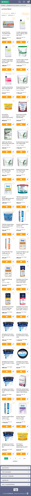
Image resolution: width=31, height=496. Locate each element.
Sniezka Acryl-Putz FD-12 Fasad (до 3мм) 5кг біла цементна (7, 309)
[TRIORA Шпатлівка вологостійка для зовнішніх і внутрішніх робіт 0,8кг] (8, 216)
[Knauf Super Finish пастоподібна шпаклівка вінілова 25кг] (22, 51)
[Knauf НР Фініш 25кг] (8, 271)
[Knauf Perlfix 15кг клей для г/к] (8, 243)
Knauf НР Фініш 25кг (7, 281)
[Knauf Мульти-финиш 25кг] (22, 408)
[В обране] (13, 19)
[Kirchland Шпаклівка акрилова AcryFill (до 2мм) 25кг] (8, 106)
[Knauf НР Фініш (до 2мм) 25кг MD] (22, 243)
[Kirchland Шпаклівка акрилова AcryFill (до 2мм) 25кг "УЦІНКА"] (22, 436)
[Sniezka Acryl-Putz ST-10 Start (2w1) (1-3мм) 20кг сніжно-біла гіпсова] (22, 298)
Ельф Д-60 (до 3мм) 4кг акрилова (22, 171)
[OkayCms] (27, 493)
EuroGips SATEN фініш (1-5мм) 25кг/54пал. (21, 117)
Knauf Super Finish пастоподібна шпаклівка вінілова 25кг (22, 62)
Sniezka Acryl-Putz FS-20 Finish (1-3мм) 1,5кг (8, 391)
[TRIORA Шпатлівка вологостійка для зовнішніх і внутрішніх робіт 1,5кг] (22, 188)
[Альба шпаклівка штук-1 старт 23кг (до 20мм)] (8, 51)
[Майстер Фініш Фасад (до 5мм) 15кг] (8, 134)
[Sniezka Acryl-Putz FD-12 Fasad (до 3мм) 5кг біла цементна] (8, 298)
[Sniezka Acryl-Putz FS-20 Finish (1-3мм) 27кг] (22, 326)
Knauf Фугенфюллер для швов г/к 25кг (8, 199)
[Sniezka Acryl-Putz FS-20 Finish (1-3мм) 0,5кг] (22, 353)
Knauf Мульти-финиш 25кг (20, 418)
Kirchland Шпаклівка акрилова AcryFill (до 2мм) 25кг (7, 117)
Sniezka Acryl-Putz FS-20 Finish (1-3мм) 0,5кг (22, 364)
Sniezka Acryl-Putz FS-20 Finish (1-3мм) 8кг (8, 446)
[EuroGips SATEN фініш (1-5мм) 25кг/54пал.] (22, 106)
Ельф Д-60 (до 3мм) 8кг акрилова (8, 171)
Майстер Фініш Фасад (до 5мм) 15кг (8, 143)
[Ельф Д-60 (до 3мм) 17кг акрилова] (22, 134)
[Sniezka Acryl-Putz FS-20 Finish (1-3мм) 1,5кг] (8, 381)
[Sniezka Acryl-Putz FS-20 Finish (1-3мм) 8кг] (8, 436)
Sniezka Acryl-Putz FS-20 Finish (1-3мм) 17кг (8, 364)
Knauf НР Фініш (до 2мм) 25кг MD (22, 253)
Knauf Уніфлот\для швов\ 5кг (22, 226)
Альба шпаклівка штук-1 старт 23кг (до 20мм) (7, 62)
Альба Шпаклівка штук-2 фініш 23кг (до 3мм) (22, 34)
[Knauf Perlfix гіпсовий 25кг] (8, 24)
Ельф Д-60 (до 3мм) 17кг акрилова (22, 143)
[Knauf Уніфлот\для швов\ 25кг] (8, 408)
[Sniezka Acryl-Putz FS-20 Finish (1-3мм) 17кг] (8, 353)
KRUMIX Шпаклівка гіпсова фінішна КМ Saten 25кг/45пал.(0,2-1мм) (22, 392)
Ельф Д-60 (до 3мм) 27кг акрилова (22, 88)
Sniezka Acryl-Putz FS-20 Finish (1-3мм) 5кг (8, 336)
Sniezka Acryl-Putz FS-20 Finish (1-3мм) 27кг (22, 336)
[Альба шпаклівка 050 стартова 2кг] (8, 79)
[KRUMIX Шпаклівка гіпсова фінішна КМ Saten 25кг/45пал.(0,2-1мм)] (22, 381)
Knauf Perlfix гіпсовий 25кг (6, 34)
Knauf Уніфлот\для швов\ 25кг (8, 418)
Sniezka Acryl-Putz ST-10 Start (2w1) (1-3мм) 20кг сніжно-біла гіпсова (22, 309)
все (24, 458)
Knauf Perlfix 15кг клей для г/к (7, 253)
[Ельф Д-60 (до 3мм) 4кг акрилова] (22, 161)
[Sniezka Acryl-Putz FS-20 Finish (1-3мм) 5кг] (8, 326)
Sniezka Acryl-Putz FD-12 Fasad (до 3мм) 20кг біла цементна (22, 282)
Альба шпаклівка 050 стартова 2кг (7, 88)
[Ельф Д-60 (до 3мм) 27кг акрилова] (22, 79)
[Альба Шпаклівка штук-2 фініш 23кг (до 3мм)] (22, 24)
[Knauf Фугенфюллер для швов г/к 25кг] (8, 188)
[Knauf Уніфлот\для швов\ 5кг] (22, 216)
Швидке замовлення (13, 42)
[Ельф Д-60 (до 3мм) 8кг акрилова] (8, 161)
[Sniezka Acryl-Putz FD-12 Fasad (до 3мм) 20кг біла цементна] (22, 271)
